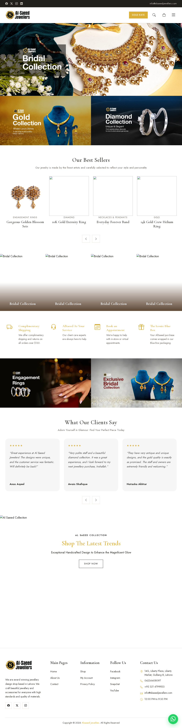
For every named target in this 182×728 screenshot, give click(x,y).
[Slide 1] (83, 90)
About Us (55, 678)
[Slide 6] (96, 90)
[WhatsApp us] (173, 719)
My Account (86, 678)
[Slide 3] (88, 90)
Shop (83, 671)
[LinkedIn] (21, 3)
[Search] (154, 15)
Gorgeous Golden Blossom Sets (25, 224)
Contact (54, 684)
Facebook (115, 671)
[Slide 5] (93, 90)
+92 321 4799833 (154, 686)
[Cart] (164, 15)
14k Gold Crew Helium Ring (157, 224)
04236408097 (152, 680)
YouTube (114, 690)
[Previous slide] (86, 239)
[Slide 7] (98, 90)
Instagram (115, 678)
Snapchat (115, 684)
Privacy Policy (87, 684)
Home (53, 671)
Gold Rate (138, 15)
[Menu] (173, 15)
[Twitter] (17, 705)
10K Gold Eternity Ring (69, 222)
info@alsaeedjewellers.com (163, 3)
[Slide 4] (91, 90)
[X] (11, 3)
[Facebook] (6, 3)
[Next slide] (96, 239)
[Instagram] (16, 3)
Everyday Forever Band (113, 222)
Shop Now (91, 563)
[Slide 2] (86, 90)
